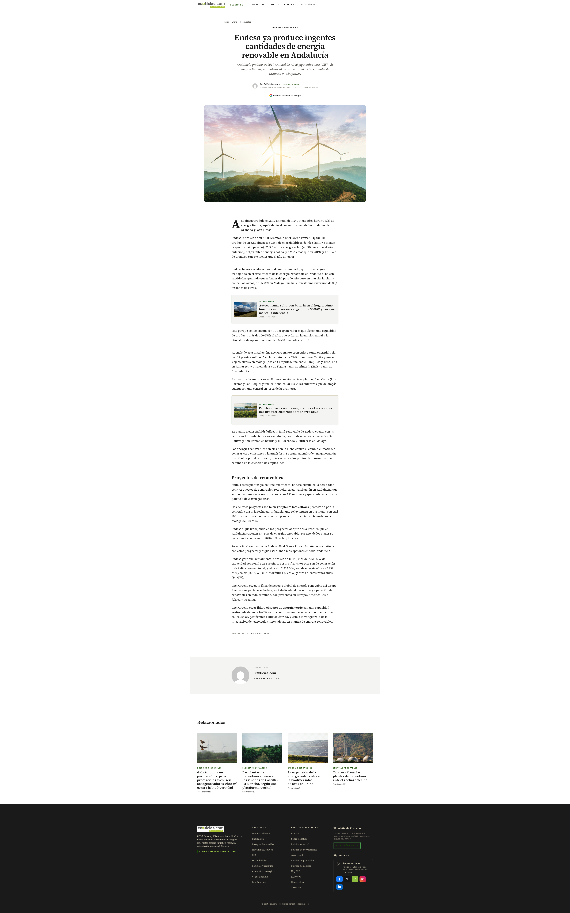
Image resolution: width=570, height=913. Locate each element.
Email (266, 633)
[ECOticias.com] (211, 5)
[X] (347, 879)
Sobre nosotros (299, 838)
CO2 (254, 855)
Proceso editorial (291, 84)
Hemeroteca (297, 882)
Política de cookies (301, 865)
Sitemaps (296, 887)
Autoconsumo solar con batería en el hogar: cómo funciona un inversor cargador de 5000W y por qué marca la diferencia (297, 309)
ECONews (296, 876)
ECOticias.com (272, 84)
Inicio (226, 22)
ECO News (290, 5)
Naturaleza (258, 838)
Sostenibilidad (259, 860)
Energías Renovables (241, 22)
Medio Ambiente (261, 833)
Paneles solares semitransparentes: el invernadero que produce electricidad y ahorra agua (296, 410)
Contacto (296, 833)
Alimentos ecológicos (263, 871)
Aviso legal (297, 855)
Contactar (258, 5)
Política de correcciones (304, 849)
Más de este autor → (267, 678)
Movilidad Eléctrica (262, 849)
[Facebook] (339, 879)
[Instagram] (363, 879)
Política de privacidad (303, 860)
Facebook (256, 633)
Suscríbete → (347, 845)
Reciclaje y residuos (262, 865)
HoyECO (274, 5)
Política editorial (300, 844)
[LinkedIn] (339, 887)
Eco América (259, 882)
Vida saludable (260, 876)
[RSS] (355, 879)
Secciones (236, 5)
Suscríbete (308, 5)
